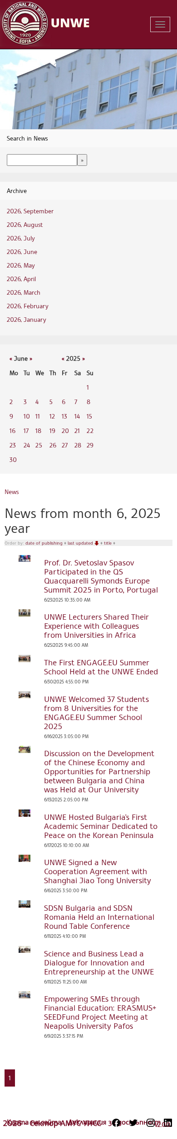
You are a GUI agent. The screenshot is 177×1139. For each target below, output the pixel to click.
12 (52, 416)
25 (38, 445)
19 (52, 430)
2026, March (23, 292)
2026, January (26, 319)
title (108, 543)
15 (89, 416)
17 (26, 430)
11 (37, 416)
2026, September (30, 211)
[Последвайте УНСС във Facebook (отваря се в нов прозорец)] (116, 1123)
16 (12, 430)
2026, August (25, 224)
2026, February (28, 306)
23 (13, 445)
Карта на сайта (35, 1121)
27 (65, 445)
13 (64, 416)
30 (13, 459)
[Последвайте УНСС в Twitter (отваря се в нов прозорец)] (133, 1123)
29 (90, 445)
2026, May (21, 265)
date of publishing (44, 543)
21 (77, 430)
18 (38, 430)
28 (77, 445)
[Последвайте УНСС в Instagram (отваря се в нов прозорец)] (151, 1123)
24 (27, 445)
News (12, 491)
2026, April (21, 278)
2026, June (22, 251)
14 (77, 416)
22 (90, 430)
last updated (81, 543)
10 (27, 416)
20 (65, 430)
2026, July (21, 238)
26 (52, 445)
